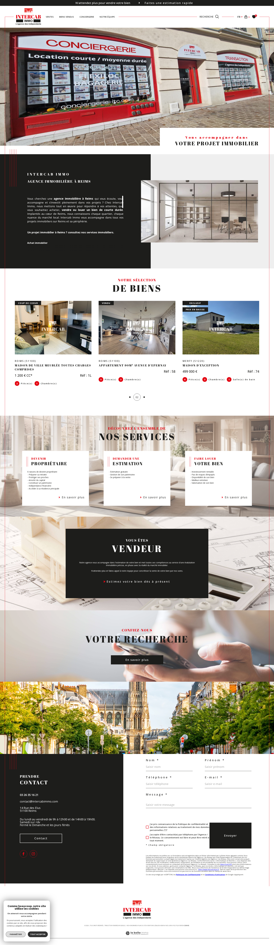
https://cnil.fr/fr (226, 860)
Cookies (186, 921)
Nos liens (169, 921)
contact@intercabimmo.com (39, 797)
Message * (157, 790)
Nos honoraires (132, 921)
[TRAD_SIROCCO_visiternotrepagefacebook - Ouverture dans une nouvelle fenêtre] (23, 850)
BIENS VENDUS (66, 16)
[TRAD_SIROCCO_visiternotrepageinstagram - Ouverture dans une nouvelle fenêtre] (33, 850)
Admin (162, 921)
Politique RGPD (178, 921)
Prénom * (215, 756)
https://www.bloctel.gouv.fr (208, 865)
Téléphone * (159, 773)
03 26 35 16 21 (29, 791)
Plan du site (142, 921)
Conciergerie (86, 16)
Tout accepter (37, 934)
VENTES (50, 16)
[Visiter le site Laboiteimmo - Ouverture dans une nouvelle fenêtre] (137, 932)
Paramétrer (16, 934)
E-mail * (214, 773)
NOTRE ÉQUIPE (107, 16)
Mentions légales (153, 921)
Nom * (152, 756)
